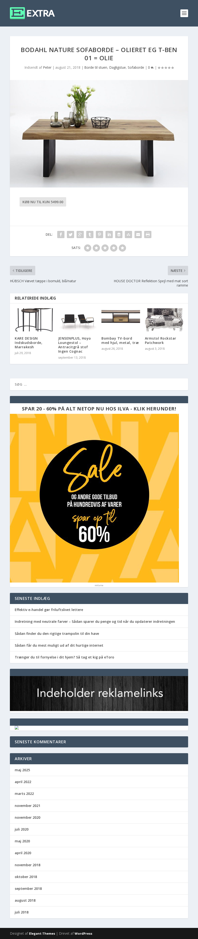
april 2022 (23, 781)
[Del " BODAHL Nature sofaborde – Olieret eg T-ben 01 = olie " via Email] (138, 234)
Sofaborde (136, 67)
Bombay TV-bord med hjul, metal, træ (120, 340)
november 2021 (27, 805)
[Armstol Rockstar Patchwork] (164, 319)
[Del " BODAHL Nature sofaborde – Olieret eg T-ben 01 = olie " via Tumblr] (90, 234)
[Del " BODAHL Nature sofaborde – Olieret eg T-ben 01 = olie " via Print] (148, 234)
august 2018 (25, 900)
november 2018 (27, 865)
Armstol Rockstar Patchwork (160, 340)
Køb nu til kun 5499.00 (42, 202)
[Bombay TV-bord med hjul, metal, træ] (120, 319)
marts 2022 (24, 793)
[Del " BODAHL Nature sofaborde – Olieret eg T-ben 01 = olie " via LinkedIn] (109, 234)
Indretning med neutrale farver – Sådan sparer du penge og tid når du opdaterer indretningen (95, 621)
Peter (47, 67)
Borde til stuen (95, 67)
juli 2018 (21, 912)
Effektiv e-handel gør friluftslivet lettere (49, 609)
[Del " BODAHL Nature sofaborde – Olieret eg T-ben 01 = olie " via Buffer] (119, 234)
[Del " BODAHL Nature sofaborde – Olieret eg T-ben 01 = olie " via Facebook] (61, 234)
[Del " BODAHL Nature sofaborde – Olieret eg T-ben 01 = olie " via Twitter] (70, 234)
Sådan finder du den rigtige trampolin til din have (57, 633)
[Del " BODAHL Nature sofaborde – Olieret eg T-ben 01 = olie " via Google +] (80, 234)
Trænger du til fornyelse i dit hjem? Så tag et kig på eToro (64, 657)
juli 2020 (21, 829)
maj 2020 (22, 841)
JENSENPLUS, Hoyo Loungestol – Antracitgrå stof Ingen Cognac (74, 345)
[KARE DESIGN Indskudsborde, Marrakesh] (34, 319)
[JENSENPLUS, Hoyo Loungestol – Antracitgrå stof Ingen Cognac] (77, 319)
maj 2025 (22, 770)
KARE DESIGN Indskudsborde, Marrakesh (28, 342)
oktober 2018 (26, 876)
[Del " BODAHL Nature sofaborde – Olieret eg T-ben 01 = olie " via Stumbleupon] (128, 234)
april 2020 (23, 853)
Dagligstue (117, 67)
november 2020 (27, 817)
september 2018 (28, 888)
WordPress (83, 933)
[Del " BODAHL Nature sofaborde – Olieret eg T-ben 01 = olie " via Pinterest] (99, 234)
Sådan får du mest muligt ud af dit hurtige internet (59, 645)
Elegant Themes (42, 933)
